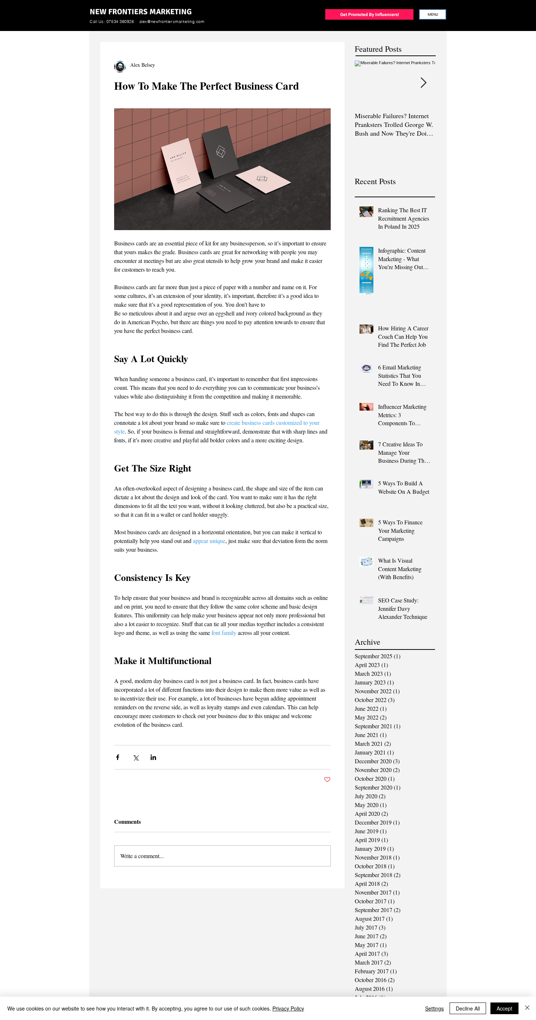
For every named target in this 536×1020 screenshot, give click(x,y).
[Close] (527, 1008)
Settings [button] (434, 1008)
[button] (432, 14)
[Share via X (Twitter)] (135, 757)
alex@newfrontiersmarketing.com (172, 21)
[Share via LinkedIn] (153, 757)
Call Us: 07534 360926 (112, 21)
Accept (504, 1008)
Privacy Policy (288, 1008)
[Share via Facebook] (117, 757)
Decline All (468, 1008)
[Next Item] (423, 83)
